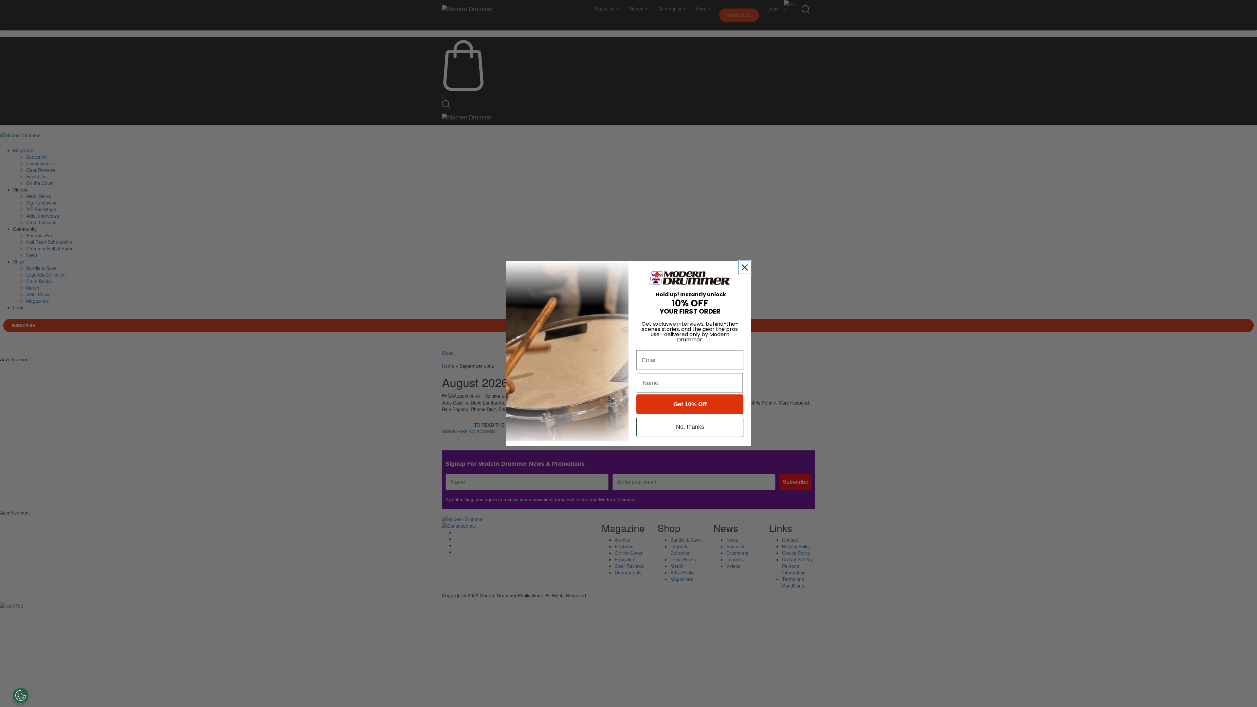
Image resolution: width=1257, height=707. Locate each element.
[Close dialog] (746, 267)
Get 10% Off (690, 404)
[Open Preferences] (20, 695)
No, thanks (690, 427)
